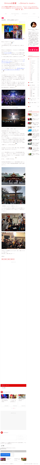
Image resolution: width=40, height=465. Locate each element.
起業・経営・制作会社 (33, 103)
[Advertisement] (13, 270)
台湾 (34, 76)
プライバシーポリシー (5, 463)
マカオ (34, 68)
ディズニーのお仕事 (7, 52)
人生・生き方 (34, 89)
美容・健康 (34, 93)
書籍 (34, 92)
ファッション (34, 88)
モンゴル (34, 72)
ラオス (34, 73)
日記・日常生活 (34, 85)
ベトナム (35, 67)
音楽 (34, 106)
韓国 (34, 78)
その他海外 (33, 82)
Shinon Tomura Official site (15, 14)
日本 (35, 77)
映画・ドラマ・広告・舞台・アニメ (34, 99)
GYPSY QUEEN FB (25, 13)
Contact (34, 13)
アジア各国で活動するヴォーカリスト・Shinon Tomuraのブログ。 (20, 8)
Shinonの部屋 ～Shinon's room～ (20, 3)
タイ (34, 64)
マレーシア (34, 69)
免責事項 (11, 463)
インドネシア (34, 60)
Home (6, 13)
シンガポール (34, 63)
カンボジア (34, 62)
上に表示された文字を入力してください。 (8, 447)
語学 (34, 94)
